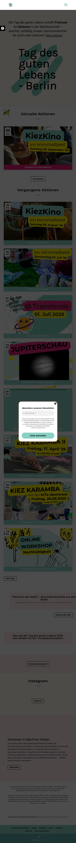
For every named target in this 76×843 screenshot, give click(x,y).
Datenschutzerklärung (38, 427)
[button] (2, 28)
